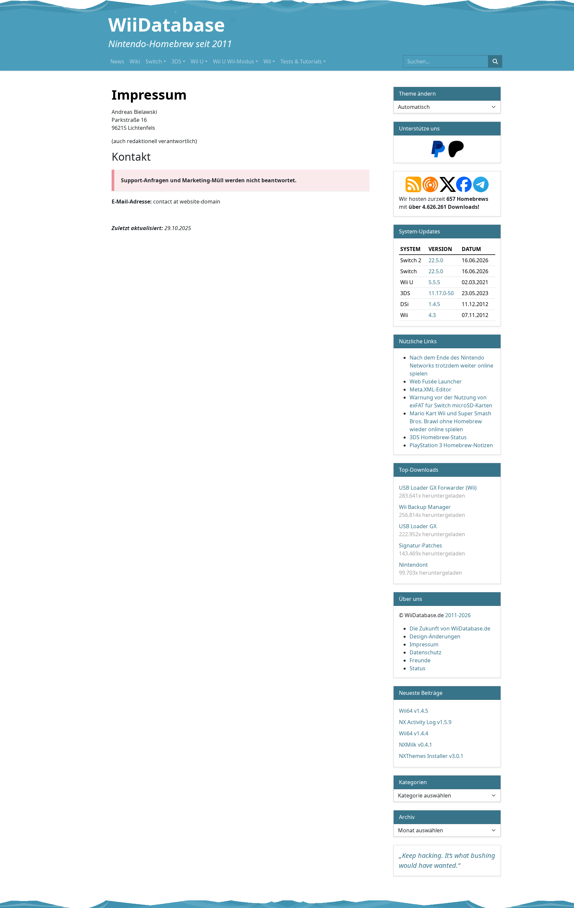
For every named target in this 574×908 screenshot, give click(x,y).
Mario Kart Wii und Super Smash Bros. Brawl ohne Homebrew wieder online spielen (450, 421)
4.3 (432, 315)
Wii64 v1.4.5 (413, 710)
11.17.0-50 (441, 293)
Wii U (197, 61)
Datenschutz (425, 652)
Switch (153, 61)
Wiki (135, 61)
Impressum (424, 644)
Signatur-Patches (420, 545)
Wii (267, 61)
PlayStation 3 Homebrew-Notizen (451, 445)
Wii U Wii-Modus (233, 61)
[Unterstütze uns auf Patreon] (456, 148)
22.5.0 (436, 260)
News (117, 61)
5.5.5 (434, 282)
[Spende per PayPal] (438, 148)
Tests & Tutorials (301, 61)
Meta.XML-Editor (430, 389)
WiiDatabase (166, 24)
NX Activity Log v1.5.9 (425, 722)
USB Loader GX (417, 526)
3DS (176, 61)
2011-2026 (458, 615)
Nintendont (413, 564)
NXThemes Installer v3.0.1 (431, 756)
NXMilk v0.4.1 (415, 744)
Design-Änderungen (435, 636)
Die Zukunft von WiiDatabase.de (450, 628)
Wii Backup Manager (425, 507)
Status (418, 668)
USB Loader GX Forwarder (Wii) (438, 487)
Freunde (420, 660)
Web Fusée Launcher (436, 381)
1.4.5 (434, 304)
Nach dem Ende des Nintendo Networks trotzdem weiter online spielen (451, 365)
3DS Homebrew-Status (438, 437)
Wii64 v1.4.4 (413, 733)
